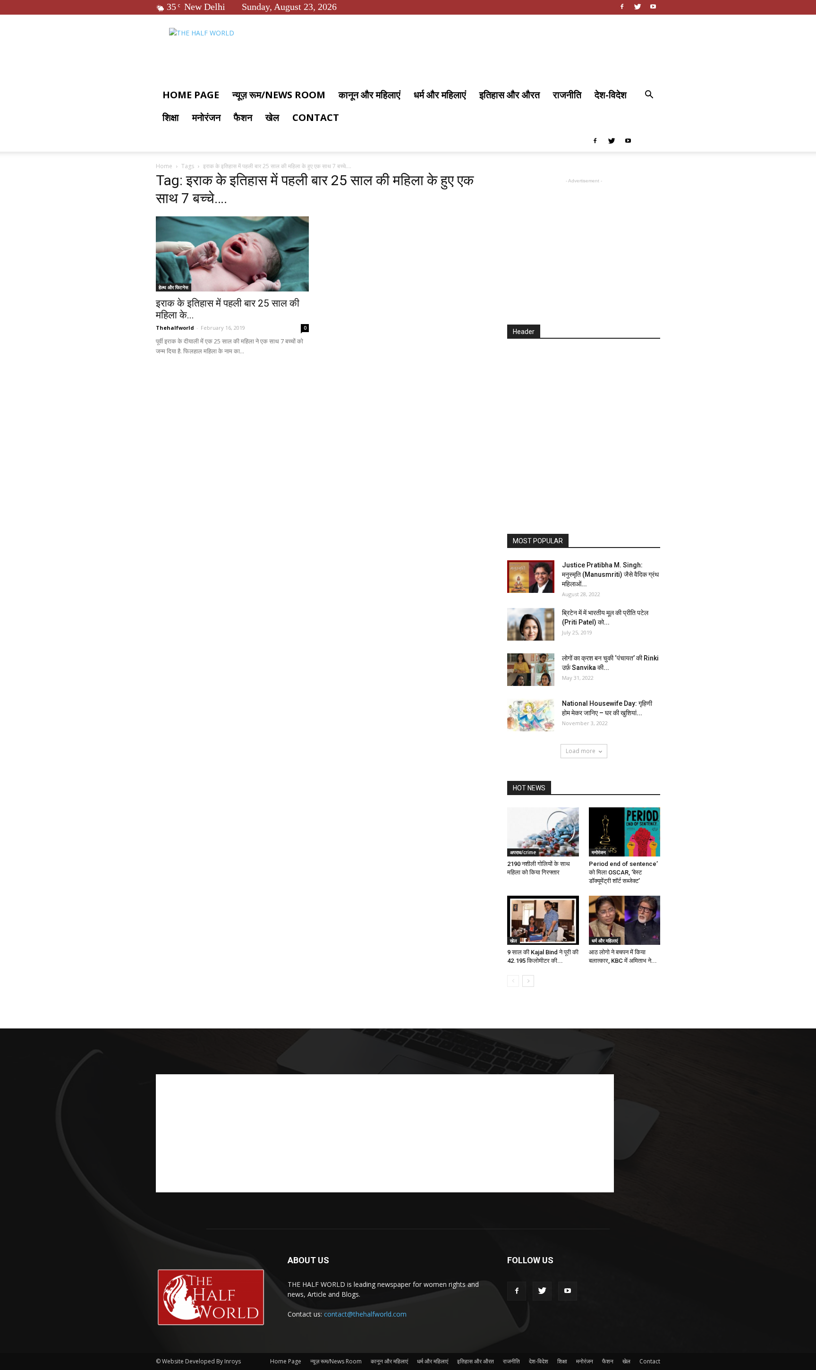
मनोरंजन (206, 117)
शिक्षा (170, 117)
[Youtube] (653, 6)
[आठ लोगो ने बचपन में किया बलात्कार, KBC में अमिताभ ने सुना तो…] (625, 920)
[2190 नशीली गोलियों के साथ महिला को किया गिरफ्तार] (543, 831)
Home (164, 166)
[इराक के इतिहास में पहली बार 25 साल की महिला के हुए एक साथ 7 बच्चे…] (232, 253)
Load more (580, 751)
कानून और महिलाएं (369, 94)
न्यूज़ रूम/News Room (278, 94)
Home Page (190, 94)
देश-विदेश (611, 94)
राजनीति (567, 94)
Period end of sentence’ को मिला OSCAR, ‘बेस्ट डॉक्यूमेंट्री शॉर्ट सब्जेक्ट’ (623, 872)
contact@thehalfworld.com (365, 1314)
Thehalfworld (175, 327)
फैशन (243, 117)
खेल (272, 117)
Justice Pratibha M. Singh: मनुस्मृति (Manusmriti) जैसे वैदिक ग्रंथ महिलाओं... (610, 574)
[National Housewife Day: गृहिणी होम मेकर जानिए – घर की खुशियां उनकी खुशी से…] (530, 715)
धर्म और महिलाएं (440, 94)
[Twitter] (637, 6)
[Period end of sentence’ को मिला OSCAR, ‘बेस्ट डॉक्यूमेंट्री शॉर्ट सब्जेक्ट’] (625, 831)
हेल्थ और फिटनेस (173, 287)
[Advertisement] (583, 245)
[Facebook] (622, 6)
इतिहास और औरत (509, 94)
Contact (315, 117)
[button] (649, 95)
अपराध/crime (523, 852)
